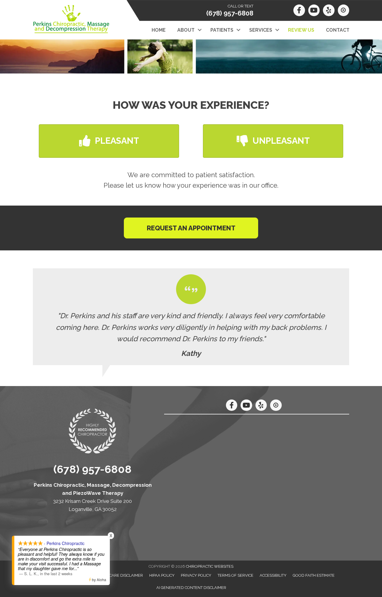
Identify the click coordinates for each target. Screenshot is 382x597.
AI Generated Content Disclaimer (191, 587)
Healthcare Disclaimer (119, 575)
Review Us (301, 30)
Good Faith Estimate (314, 575)
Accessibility (273, 575)
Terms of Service (235, 575)
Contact (337, 30)
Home (159, 30)
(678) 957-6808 (229, 13)
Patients (221, 30)
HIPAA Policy (162, 575)
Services (260, 30)
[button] (199, 30)
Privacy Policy (196, 575)
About (186, 30)
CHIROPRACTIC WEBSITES (209, 566)
